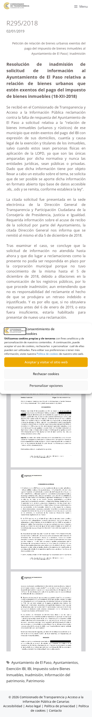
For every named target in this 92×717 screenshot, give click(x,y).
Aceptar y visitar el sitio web (46, 362)
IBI (29, 668)
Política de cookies (47, 354)
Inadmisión (34, 675)
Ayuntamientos (65, 662)
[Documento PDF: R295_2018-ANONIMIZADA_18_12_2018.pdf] (46, 506)
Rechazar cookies (46, 374)
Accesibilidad (13, 706)
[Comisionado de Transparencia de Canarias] (16, 6)
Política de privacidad (59, 706)
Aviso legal (33, 706)
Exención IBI (16, 668)
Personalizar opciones (46, 385)
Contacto (55, 710)
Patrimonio (35, 681)
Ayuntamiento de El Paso (31, 662)
